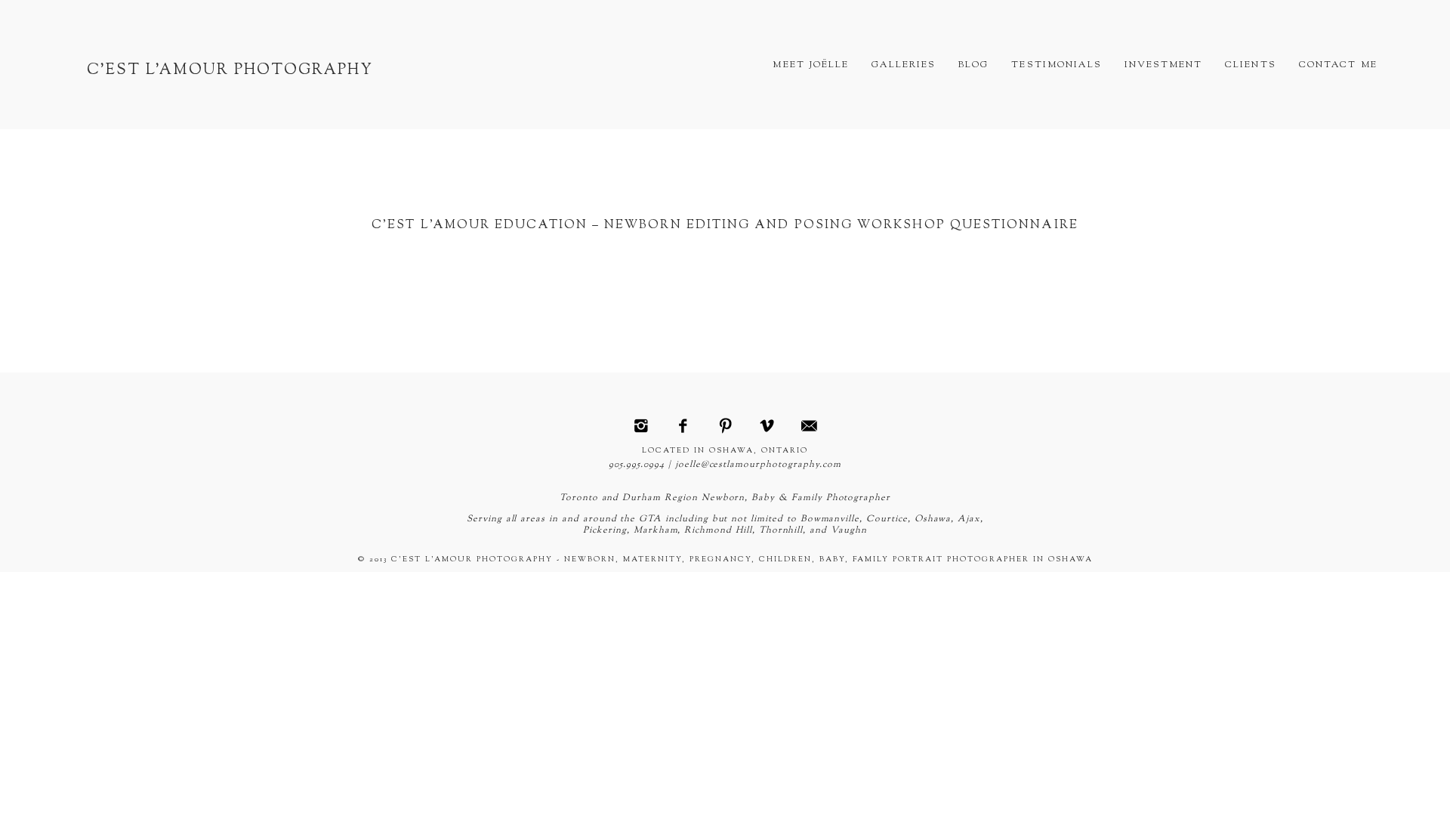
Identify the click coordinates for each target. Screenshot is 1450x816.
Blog (973, 65)
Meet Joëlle (810, 65)
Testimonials (1056, 65)
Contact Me (1338, 65)
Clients (1250, 65)
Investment (1163, 65)
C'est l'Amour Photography (230, 71)
